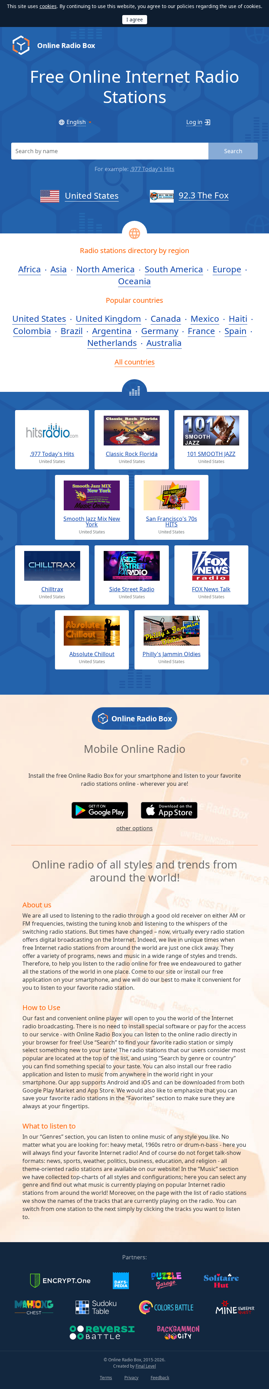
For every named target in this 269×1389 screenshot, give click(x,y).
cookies (48, 6)
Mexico (205, 318)
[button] (99, 810)
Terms (106, 1378)
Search (233, 151)
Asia (58, 269)
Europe (227, 269)
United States (92, 195)
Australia (164, 342)
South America (174, 269)
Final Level (146, 1366)
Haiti (238, 318)
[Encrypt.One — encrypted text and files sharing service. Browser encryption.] (60, 1280)
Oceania (134, 281)
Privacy (131, 1378)
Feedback (160, 1378)
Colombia (32, 330)
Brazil (72, 330)
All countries (135, 362)
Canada (166, 318)
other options (134, 828)
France (201, 330)
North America (105, 269)
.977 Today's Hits (152, 169)
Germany (159, 330)
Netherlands (112, 342)
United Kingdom (108, 318)
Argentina (112, 330)
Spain (236, 330)
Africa (29, 269)
